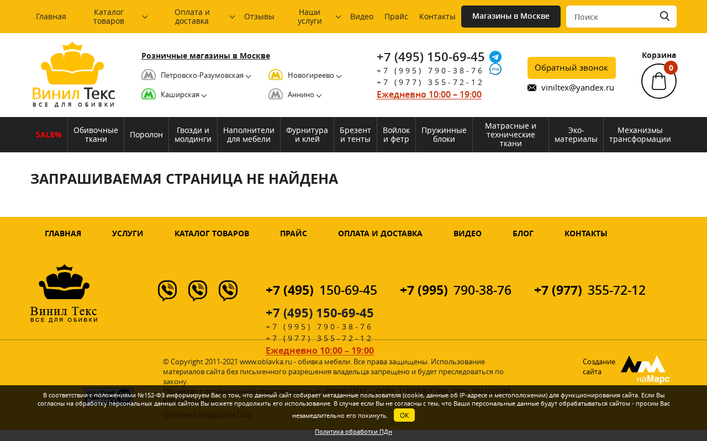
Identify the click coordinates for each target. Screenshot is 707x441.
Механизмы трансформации (640, 134)
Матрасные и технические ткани (510, 134)
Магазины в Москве (511, 15)
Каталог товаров (108, 16)
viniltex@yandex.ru (577, 87)
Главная (51, 16)
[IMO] (495, 69)
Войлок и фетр (396, 134)
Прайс (396, 16)
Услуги (128, 233)
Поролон (146, 134)
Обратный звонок (571, 67)
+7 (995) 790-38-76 (430, 70)
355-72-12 (590, 290)
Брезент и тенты (355, 134)
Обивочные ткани (95, 134)
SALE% (49, 134)
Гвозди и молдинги (193, 134)
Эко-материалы (576, 134)
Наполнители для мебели (249, 134)
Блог (523, 233)
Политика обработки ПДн (353, 431)
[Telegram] (495, 57)
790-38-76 (455, 290)
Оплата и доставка (192, 16)
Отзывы (259, 16)
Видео (361, 16)
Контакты (437, 16)
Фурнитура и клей (307, 134)
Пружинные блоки (444, 134)
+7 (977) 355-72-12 (430, 82)
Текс (73, 95)
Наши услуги (310, 16)
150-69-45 (321, 290)
